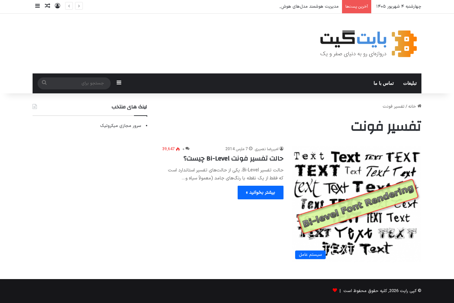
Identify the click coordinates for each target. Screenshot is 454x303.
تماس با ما (384, 83)
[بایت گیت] (368, 43)
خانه (412, 106)
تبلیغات (410, 83)
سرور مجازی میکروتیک (120, 126)
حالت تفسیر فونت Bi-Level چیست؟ (233, 158)
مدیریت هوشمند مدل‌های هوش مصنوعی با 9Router (291, 6)
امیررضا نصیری (267, 149)
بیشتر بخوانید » (260, 192)
